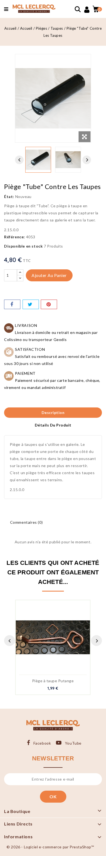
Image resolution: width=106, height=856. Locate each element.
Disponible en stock (23, 246)
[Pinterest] (49, 304)
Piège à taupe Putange (53, 680)
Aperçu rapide (47, 638)
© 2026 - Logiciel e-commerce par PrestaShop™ (50, 847)
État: (9, 196)
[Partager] (12, 304)
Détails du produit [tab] (53, 425)
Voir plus (58, 638)
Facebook (42, 743)
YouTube (73, 743)
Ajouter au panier (49, 275)
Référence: (14, 236)
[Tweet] (31, 304)
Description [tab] (53, 412)
